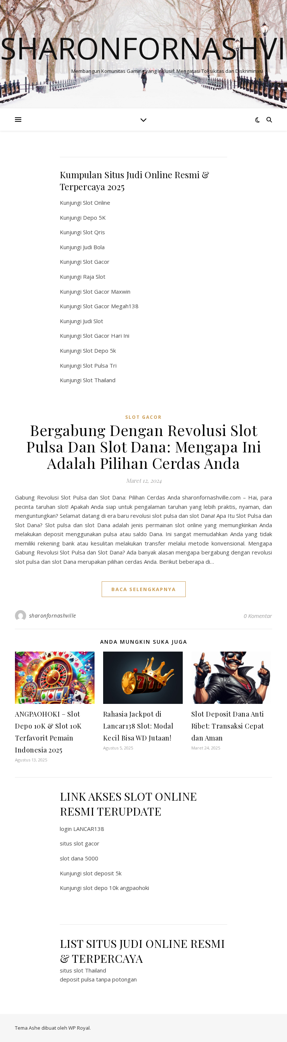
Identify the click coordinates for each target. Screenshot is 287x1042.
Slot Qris (94, 232)
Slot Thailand (99, 380)
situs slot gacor (79, 843)
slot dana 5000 (79, 858)
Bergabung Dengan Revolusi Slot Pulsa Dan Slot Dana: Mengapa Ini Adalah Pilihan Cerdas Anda (143, 446)
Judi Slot (93, 321)
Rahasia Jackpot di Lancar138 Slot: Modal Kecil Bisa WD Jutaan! (138, 725)
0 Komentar (258, 615)
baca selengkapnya (143, 589)
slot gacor (143, 417)
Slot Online (96, 202)
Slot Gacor (96, 261)
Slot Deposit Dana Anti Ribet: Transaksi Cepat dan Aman (227, 725)
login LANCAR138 (82, 828)
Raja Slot (94, 276)
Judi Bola (94, 247)
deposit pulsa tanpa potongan (98, 979)
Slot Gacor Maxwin (106, 291)
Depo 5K (94, 217)
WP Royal (79, 1027)
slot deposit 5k (102, 873)
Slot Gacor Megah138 (111, 306)
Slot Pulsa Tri (100, 365)
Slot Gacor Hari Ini (106, 335)
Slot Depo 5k (99, 350)
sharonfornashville (52, 615)
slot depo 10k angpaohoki (116, 887)
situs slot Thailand (83, 970)
